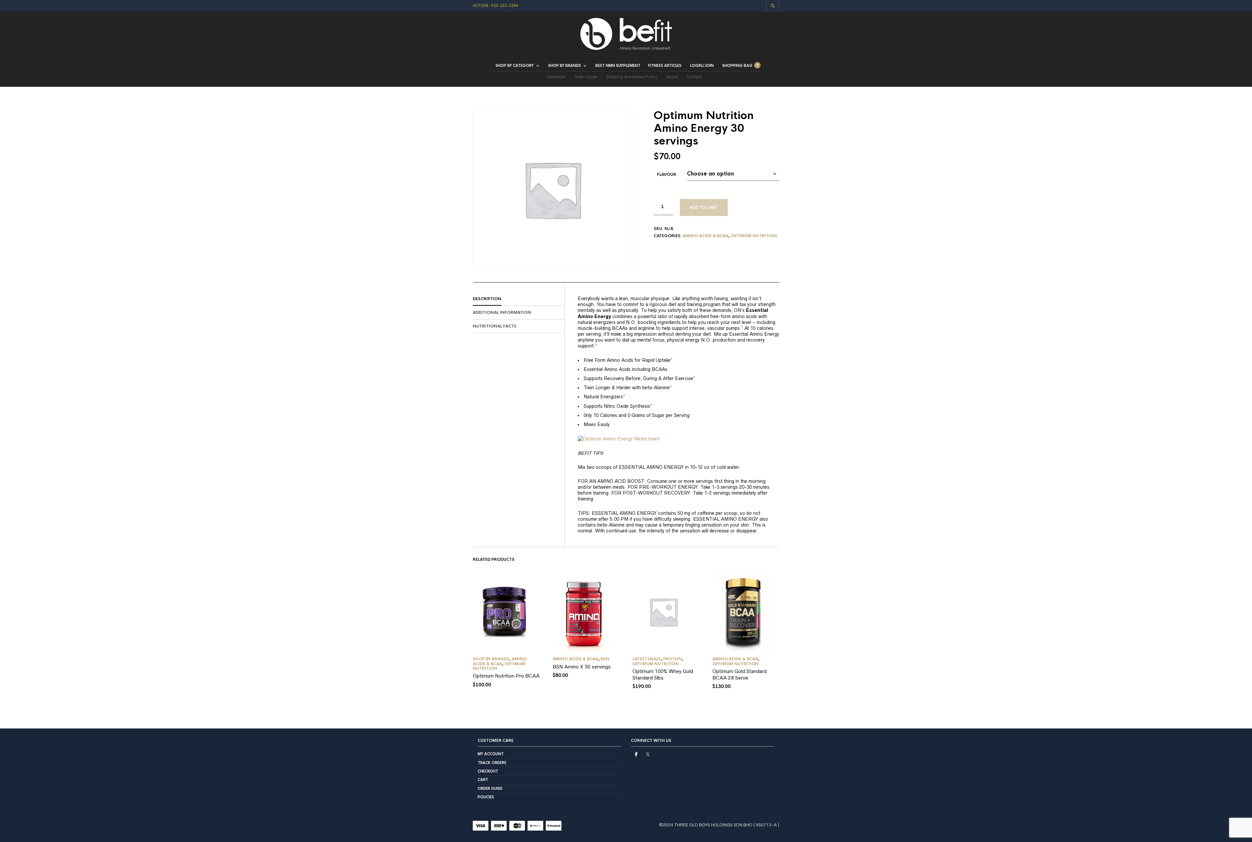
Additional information (502, 312)
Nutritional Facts (494, 326)
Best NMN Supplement (617, 65)
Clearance (555, 77)
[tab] (518, 299)
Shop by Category (515, 65)
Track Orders (492, 762)
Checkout (488, 771)
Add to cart (704, 207)
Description (487, 298)
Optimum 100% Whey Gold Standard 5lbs (663, 674)
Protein (672, 659)
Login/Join (702, 65)
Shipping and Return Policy (631, 77)
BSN (605, 659)
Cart (483, 779)
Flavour (666, 174)
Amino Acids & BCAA (705, 235)
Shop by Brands (564, 65)
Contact (694, 77)
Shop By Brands (491, 659)
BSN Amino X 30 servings (582, 666)
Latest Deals (647, 659)
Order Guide (585, 77)
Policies (486, 797)
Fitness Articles (664, 65)
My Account (491, 754)
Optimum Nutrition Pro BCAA (506, 676)
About (672, 77)
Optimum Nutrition (754, 235)
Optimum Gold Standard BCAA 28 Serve (739, 674)
